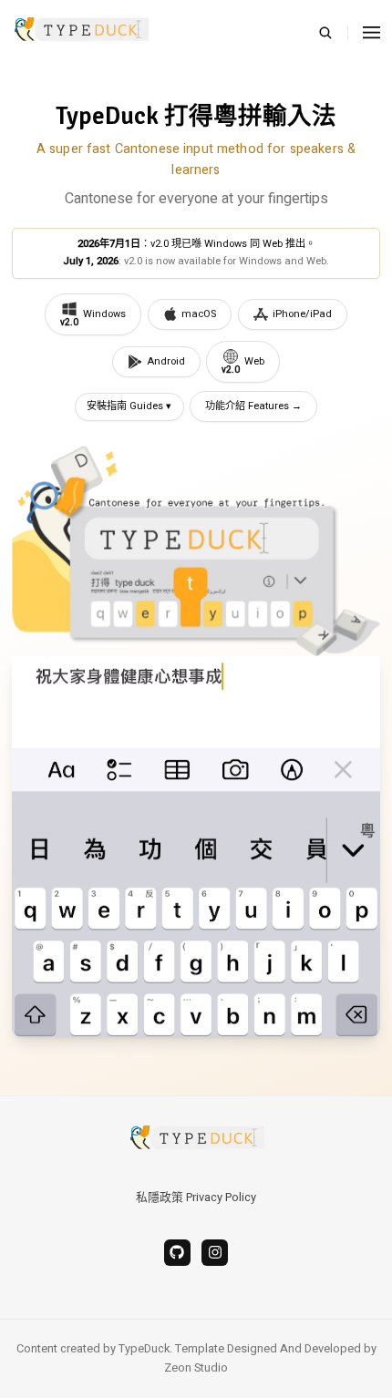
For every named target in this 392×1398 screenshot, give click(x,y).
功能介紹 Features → (253, 406)
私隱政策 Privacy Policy (196, 1197)
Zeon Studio (196, 1368)
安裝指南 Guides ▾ (129, 406)
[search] (333, 33)
